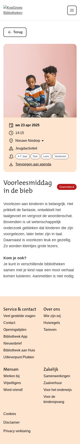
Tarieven (50, 329)
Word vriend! (13, 390)
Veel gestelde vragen (19, 316)
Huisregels (52, 323)
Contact (9, 323)
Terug (18, 32)
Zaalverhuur (53, 383)
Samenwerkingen (57, 376)
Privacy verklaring (17, 431)
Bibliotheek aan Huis (19, 350)
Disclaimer (11, 422)
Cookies (9, 414)
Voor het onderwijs (58, 390)
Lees (46, 156)
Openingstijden (14, 329)
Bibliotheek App (15, 336)
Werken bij (11, 376)
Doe (35, 156)
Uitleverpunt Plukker (18, 357)
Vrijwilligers (12, 383)
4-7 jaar (22, 156)
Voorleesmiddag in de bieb (27, 187)
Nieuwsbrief (12, 343)
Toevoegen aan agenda (33, 164)
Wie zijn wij (52, 316)
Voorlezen (60, 156)
